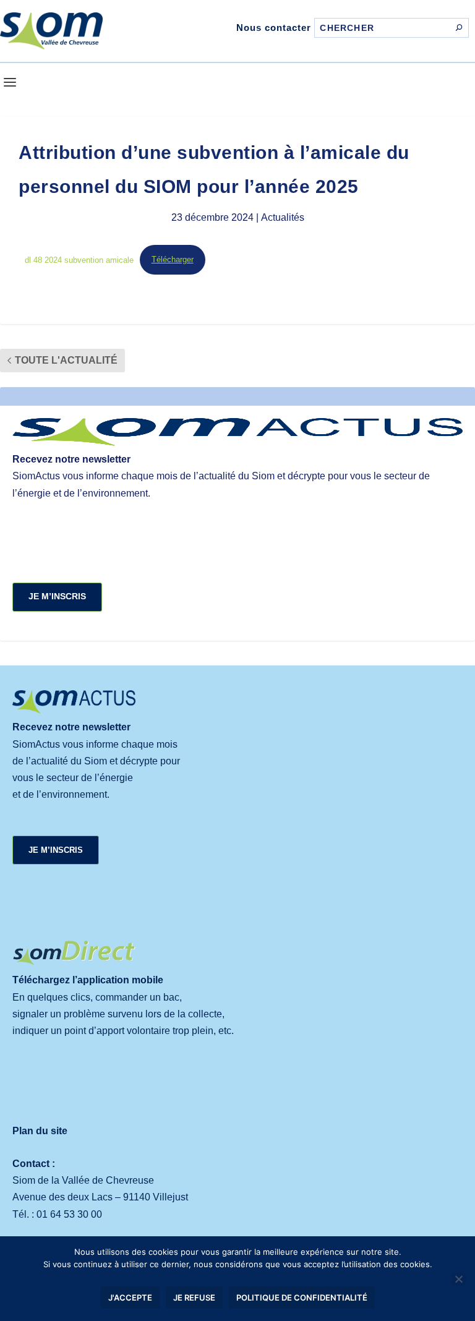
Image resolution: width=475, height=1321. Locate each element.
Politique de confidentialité (301, 1297)
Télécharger (173, 259)
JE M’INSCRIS (57, 596)
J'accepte (130, 1297)
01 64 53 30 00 (69, 1214)
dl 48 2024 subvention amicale (79, 259)
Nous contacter (273, 27)
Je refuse (194, 1297)
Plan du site (39, 1131)
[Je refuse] (458, 1279)
